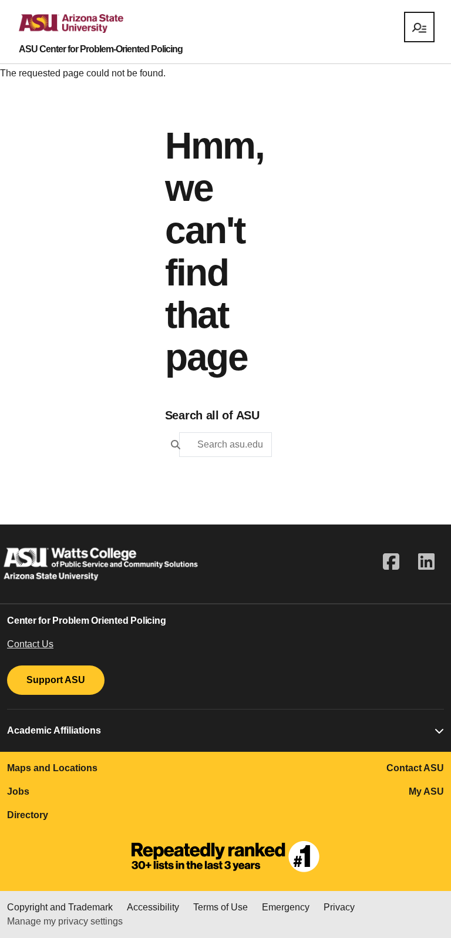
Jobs (18, 791)
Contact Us (30, 644)
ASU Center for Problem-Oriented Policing (101, 49)
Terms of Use (220, 907)
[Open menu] (419, 27)
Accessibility (153, 907)
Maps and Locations (52, 768)
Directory (27, 815)
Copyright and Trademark (60, 907)
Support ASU (55, 680)
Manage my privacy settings (65, 921)
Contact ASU (415, 768)
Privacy (339, 907)
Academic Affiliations (54, 730)
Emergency (285, 907)
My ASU (426, 791)
